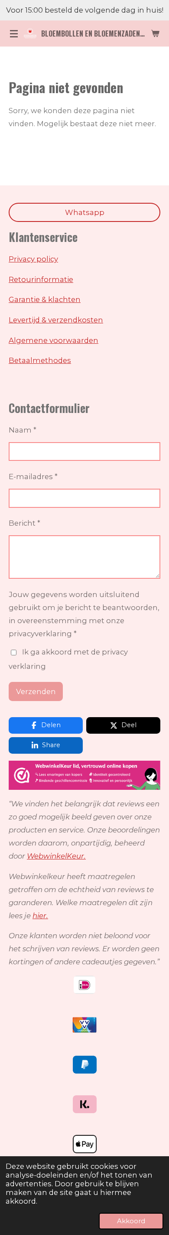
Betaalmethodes (40, 360)
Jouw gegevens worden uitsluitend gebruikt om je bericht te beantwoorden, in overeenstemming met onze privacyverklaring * (84, 614)
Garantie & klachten (45, 299)
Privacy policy (33, 259)
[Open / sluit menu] (13, 33)
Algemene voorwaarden (53, 340)
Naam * (22, 430)
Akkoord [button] (131, 1221)
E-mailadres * (33, 476)
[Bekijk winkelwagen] (155, 33)
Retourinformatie (41, 279)
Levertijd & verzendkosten (56, 319)
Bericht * (24, 523)
